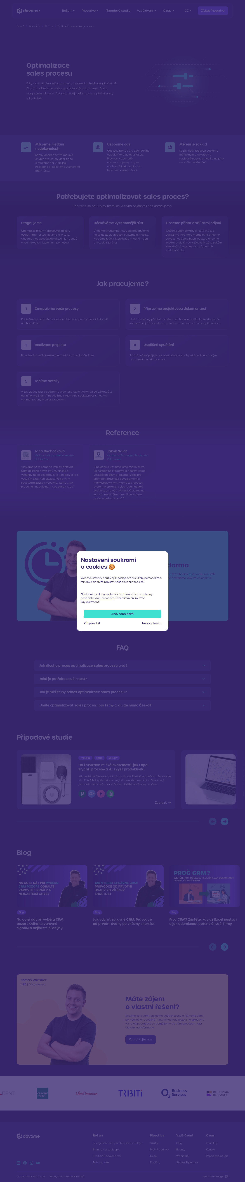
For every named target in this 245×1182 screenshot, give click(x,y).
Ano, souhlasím (122, 614)
